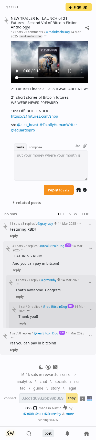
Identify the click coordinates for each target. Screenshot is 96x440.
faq (23, 388)
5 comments (34, 32)
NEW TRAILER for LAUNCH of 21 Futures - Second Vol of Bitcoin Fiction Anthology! (44, 22)
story (55, 388)
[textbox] (49, 87)
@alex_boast (27, 124)
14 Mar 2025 (67, 223)
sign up (80, 6)
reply (58, 189)
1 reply (33, 280)
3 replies (29, 223)
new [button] (73, 213)
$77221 (12, 7)
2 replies (31, 246)
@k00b (28, 413)
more (70, 413)
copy (72, 398)
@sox (39, 413)
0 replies (34, 306)
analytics (24, 381)
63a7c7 (53, 420)
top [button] (86, 213)
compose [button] (35, 147)
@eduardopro (23, 130)
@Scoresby (52, 413)
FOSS (27, 408)
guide (38, 388)
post (48, 433)
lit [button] (61, 213)
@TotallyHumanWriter (58, 124)
